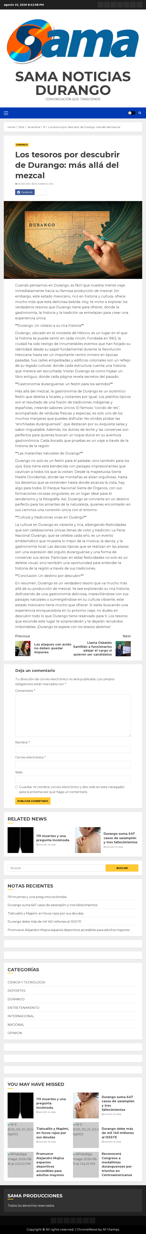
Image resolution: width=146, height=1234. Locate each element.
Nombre (22, 742)
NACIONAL (16, 1024)
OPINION (15, 1033)
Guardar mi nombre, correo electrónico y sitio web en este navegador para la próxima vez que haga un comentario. (72, 789)
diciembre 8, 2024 (43, 184)
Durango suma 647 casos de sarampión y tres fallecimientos (120, 838)
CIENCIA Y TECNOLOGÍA (26, 982)
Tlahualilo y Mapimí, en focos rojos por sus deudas (45, 913)
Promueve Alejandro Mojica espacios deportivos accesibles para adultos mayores (68, 930)
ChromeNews (87, 1229)
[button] (73, 41)
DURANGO (22, 145)
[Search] (139, 113)
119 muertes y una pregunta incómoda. (37, 897)
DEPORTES (16, 991)
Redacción (24, 184)
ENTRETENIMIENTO (23, 1008)
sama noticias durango (73, 83)
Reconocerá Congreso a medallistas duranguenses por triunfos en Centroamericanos (117, 1164)
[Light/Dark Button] (132, 113)
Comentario (25, 691)
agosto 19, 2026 (47, 844)
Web (18, 772)
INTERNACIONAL (21, 1016)
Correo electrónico (30, 757)
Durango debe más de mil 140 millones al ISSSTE (44, 921)
